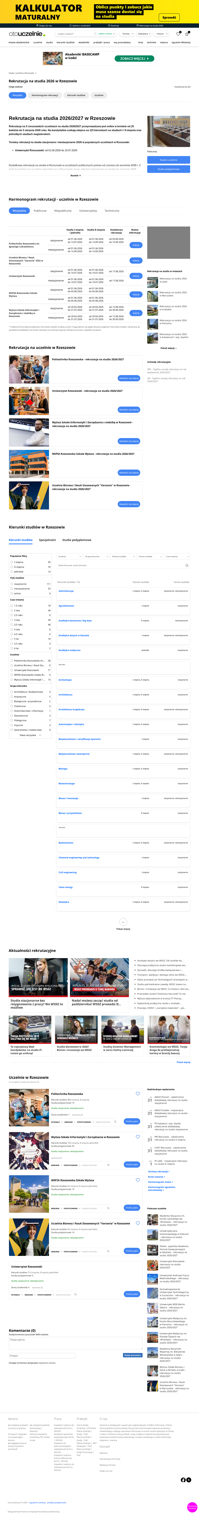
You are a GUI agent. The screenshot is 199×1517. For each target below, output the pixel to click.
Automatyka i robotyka (71, 724)
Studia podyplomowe (76, 540)
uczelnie (37, 42)
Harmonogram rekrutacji (45, 95)
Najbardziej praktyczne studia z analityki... (159, 1003)
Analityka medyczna (69, 650)
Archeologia (65, 679)
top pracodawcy (122, 42)
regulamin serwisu (47, 1362)
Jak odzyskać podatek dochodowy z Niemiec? (39, 1428)
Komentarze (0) (182, 86)
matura (164, 42)
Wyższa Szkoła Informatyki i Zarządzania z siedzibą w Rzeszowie (24, 313)
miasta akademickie (19, 42)
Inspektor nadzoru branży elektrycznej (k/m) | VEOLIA (63, 1458)
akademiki (84, 42)
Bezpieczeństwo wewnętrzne (74, 753)
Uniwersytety (88, 210)
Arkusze (160, 33)
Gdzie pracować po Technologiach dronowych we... (163, 979)
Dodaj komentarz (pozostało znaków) (28, 1334)
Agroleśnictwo (66, 605)
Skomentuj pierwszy (192, 1507)
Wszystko (17, 95)
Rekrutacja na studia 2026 (151, 25)
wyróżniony (77, 1115)
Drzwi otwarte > (156, 1176)
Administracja (66, 590)
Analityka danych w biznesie (74, 635)
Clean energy (66, 887)
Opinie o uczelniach (81, 25)
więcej (136, 245)
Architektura (65, 694)
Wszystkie (19, 210)
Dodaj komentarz (133, 1355)
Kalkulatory (143, 33)
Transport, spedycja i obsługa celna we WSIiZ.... (162, 974)
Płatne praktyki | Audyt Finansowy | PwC (85, 1452)
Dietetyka (64, 901)
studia (49, 42)
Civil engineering (68, 872)
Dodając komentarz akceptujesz (32, 1362)
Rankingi (114, 25)
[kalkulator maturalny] (99, 11)
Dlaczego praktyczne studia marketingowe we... (162, 965)
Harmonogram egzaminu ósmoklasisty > (161, 1188)
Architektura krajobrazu (72, 709)
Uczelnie (99, 95)
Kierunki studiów (76, 95)
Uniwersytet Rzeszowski (22, 276)
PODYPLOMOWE (84, 1122)
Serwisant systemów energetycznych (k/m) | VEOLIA (64, 1437)
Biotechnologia (67, 783)
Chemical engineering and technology (79, 857)
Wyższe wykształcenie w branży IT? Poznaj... (160, 998)
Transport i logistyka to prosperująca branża (17, 1437)
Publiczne (40, 210)
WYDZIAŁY (55, 1122)
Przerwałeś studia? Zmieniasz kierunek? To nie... (162, 993)
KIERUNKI (69, 1122)
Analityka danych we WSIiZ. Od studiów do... (160, 960)
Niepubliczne (63, 210)
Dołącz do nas (45, 25)
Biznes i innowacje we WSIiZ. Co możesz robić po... (163, 988)
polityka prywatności (56, 1502)
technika (151, 42)
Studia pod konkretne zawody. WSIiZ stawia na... (162, 984)
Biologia (63, 768)
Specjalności (47, 540)
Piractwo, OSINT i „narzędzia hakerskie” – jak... (161, 1007)
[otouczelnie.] (27, 33)
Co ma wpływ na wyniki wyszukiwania (23, 1082)
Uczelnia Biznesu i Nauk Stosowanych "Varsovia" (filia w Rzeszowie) (26, 260)
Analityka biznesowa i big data (75, 620)
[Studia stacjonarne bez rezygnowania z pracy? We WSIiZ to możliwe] (38, 977)
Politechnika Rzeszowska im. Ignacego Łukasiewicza (24, 245)
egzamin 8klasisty (181, 42)
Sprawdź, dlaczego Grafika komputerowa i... (160, 970)
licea (140, 42)
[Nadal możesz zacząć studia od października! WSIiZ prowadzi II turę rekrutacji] (99, 977)
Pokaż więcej (183, 1062)
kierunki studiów (65, 42)
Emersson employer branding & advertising (40, 1511)
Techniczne (112, 210)
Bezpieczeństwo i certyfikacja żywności (80, 739)
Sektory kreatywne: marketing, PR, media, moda (40, 1437)
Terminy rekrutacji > (159, 1171)
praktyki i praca (101, 42)
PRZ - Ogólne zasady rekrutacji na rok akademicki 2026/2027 (166, 371)
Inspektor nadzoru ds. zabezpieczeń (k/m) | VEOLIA (64, 1428)
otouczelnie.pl (14, 1502)
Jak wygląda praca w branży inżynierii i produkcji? (17, 1446)
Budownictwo (66, 842)
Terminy (126, 33)
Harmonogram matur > (160, 1181)
